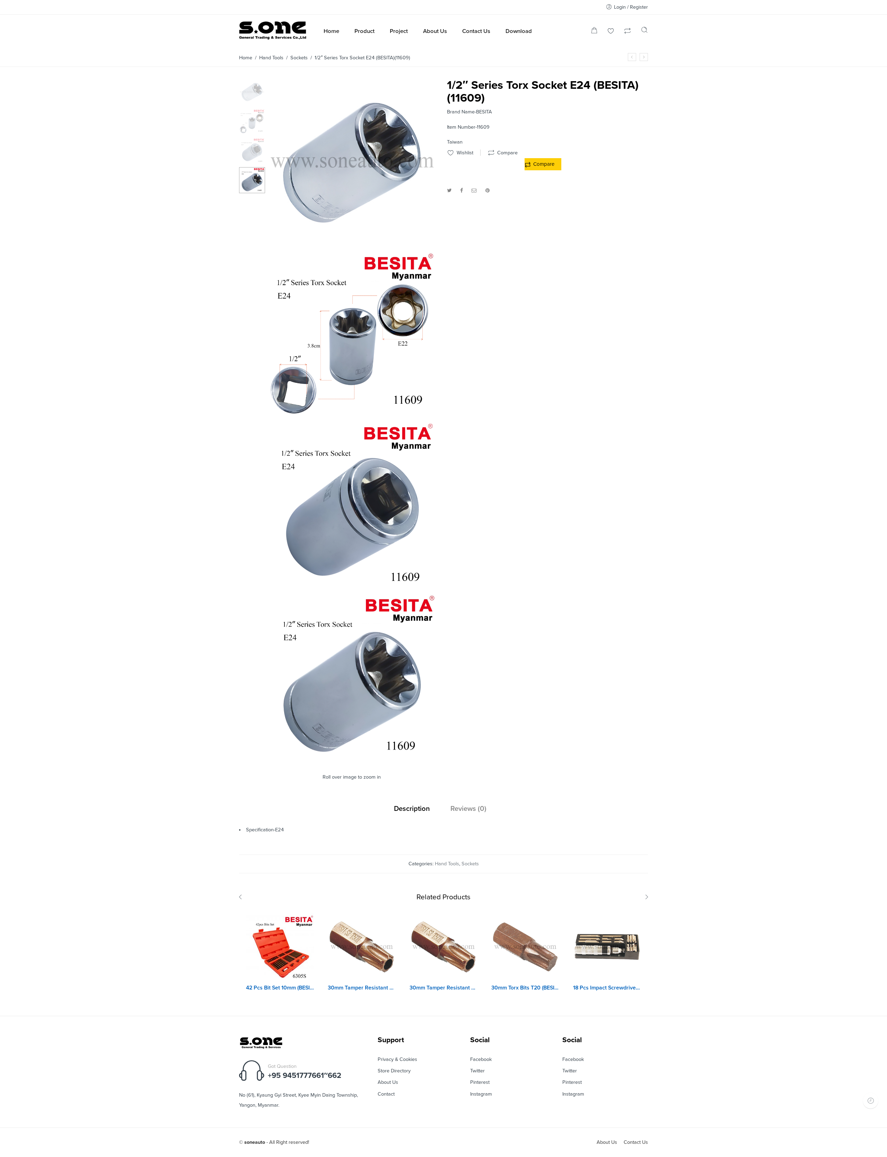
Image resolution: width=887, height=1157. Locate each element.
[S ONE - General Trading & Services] (273, 32)
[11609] (353, 760)
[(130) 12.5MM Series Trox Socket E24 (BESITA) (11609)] (252, 92)
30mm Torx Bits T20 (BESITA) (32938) (525, 987)
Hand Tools (271, 58)
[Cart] (594, 32)
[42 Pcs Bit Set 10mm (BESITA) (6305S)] (280, 947)
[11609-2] (353, 416)
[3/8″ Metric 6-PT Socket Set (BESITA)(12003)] (644, 57)
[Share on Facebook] (461, 191)
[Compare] (627, 32)
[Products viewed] (870, 1100)
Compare (543, 164)
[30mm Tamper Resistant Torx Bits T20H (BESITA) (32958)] (362, 947)
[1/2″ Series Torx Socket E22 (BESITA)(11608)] (632, 57)
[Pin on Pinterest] (487, 191)
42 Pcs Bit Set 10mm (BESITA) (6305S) (280, 987)
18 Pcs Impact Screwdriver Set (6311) (607, 987)
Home (245, 58)
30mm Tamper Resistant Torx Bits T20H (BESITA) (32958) (362, 987)
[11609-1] (353, 588)
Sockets (299, 58)
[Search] (644, 31)
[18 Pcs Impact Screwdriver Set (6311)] (607, 947)
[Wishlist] (611, 32)
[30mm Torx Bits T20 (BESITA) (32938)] (525, 947)
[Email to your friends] (474, 191)
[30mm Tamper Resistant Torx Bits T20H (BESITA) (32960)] (443, 947)
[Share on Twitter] (449, 191)
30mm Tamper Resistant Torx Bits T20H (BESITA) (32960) (443, 987)
